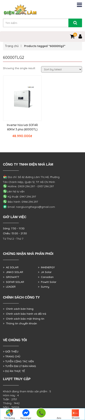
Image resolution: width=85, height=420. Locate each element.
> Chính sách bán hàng (18, 308)
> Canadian (46, 277)
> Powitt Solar (47, 281)
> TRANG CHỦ (11, 356)
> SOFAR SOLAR (13, 281)
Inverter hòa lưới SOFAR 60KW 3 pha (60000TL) (22, 127)
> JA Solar (45, 272)
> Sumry (43, 286)
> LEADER (9, 286)
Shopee (75, 418)
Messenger (25, 418)
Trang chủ (12, 46)
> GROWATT (11, 277)
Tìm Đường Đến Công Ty (9, 418)
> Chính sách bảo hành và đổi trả (24, 313)
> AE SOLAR (11, 267)
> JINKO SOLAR (13, 272)
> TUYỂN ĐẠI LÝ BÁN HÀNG (19, 366)
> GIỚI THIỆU (10, 351)
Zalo (59, 418)
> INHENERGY (46, 267)
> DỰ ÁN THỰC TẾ (14, 371)
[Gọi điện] (41, 414)
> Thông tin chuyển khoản (20, 323)
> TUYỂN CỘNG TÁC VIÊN (18, 361)
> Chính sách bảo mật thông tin (23, 318)
